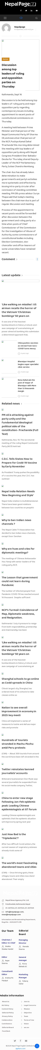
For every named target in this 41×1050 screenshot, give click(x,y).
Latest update (11, 275)
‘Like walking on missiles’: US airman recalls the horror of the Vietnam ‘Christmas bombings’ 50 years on (19, 310)
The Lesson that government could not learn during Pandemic (20, 581)
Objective (28, 1012)
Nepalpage (19, 27)
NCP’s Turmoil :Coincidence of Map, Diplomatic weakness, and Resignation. (20, 614)
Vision (26, 1023)
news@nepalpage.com (11, 914)
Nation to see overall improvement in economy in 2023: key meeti (19, 711)
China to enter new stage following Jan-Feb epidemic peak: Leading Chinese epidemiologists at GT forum (19, 804)
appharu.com (20, 1048)
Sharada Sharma (24, 948)
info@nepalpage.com (14, 911)
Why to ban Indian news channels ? (16, 522)
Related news (11, 403)
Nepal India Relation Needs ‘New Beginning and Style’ (18, 493)
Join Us (26, 1001)
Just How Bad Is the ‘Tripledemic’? (14, 836)
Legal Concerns (30, 1005)
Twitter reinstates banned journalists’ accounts (18, 771)
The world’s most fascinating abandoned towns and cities (19, 865)
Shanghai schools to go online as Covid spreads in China (20, 681)
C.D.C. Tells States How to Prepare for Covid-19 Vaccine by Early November (19, 463)
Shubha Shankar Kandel (7, 948)
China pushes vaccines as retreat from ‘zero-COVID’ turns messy (28, 345)
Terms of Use (29, 1020)
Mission (27, 1009)
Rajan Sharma (5, 962)
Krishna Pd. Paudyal (7, 979)
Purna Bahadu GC (23, 965)
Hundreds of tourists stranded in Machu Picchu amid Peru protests (17, 744)
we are (26, 1027)
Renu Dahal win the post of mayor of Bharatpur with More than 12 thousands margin (27, 385)
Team (26, 1016)
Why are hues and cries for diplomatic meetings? (18, 551)
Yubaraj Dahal (23, 982)
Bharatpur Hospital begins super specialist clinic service (28, 364)
